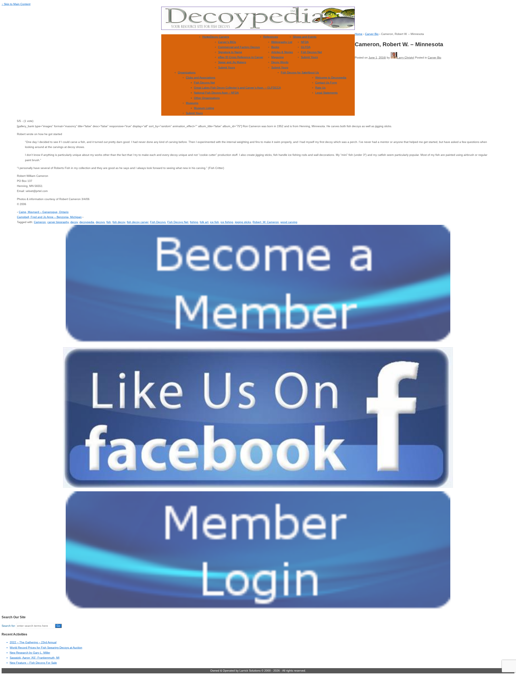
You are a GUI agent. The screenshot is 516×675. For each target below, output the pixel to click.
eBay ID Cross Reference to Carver (240, 57)
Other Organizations (207, 98)
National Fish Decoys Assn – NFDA (216, 92)
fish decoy (118, 222)
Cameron (40, 222)
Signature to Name (230, 52)
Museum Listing (204, 108)
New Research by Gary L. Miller (30, 652)
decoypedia (86, 222)
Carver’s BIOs (227, 42)
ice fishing (227, 222)
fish (108, 222)
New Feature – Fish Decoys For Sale (33, 662)
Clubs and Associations (200, 77)
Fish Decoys (158, 222)
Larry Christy (405, 57)
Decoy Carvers (219, 36)
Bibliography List (281, 42)
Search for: (9, 625)
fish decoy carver (137, 222)
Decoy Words (279, 62)
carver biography (58, 222)
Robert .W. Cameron (266, 222)
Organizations (187, 72)
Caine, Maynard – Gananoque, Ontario (44, 212)
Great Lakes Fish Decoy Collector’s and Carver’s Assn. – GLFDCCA (237, 87)
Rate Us (320, 87)
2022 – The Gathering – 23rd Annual (33, 642)
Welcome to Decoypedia (330, 77)
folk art (204, 222)
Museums (192, 103)
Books (275, 47)
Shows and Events (304, 36)
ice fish (214, 222)
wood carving (288, 222)
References (270, 36)
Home (206, 36)
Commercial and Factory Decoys (239, 47)
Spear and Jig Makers (232, 62)
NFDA (305, 42)
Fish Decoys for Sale (294, 72)
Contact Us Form (326, 82)
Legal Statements (326, 92)
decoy (74, 222)
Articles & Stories (282, 52)
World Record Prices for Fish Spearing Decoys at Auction (46, 647)
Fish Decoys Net (311, 52)
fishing (194, 222)
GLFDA (305, 47)
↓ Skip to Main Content (16, 4)
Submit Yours (226, 67)
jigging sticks (243, 222)
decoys (100, 222)
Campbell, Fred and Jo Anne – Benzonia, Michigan (49, 217)
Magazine (277, 57)
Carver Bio (372, 34)
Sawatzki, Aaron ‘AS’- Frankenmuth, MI (34, 657)
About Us (313, 72)
